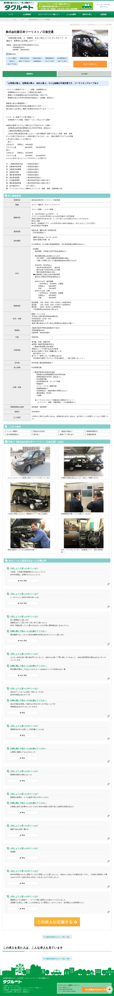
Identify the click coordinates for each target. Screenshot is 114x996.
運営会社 (25, 992)
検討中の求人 (87, 14)
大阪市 (22, 19)
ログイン (103, 7)
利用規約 (6, 990)
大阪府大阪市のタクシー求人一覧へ (57, 937)
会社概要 (84, 74)
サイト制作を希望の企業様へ (67, 991)
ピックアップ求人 (16, 988)
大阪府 (14, 19)
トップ (10, 14)
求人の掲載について (65, 987)
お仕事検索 (27, 14)
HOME (6, 986)
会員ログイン (27, 990)
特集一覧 (6, 988)
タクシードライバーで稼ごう (32, 988)
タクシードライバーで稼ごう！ (49, 14)
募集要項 (29, 74)
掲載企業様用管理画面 (65, 989)
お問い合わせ (17, 992)
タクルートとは (13, 986)
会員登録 (103, 14)
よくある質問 (71, 14)
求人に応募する (90, 64)
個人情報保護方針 (16, 990)
